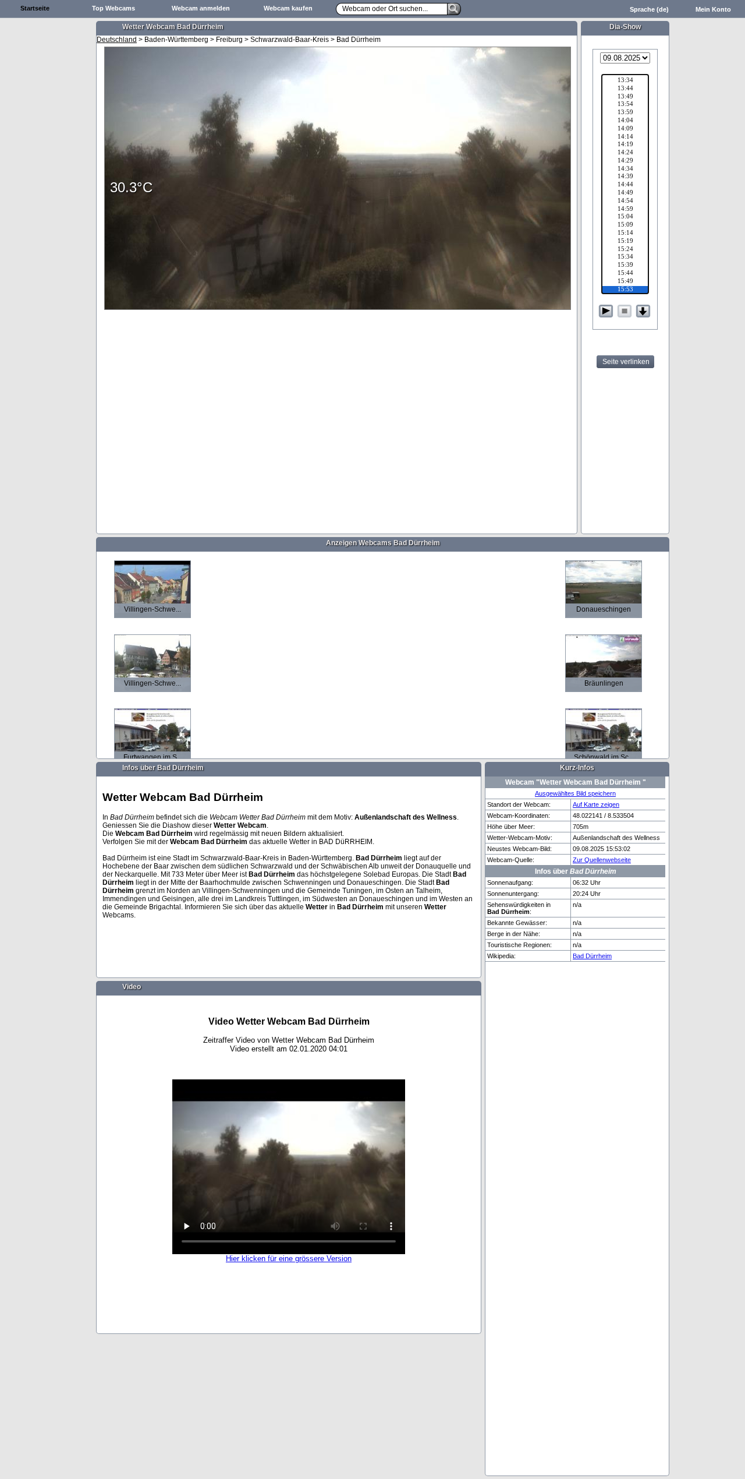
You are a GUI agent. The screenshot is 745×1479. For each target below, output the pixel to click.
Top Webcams (113, 8)
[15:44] (625, 274)
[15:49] (625, 282)
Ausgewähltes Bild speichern (575, 793)
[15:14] (625, 234)
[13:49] (625, 97)
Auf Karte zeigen (596, 804)
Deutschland (117, 40)
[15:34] (625, 257)
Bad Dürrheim (592, 955)
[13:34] (625, 81)
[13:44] (625, 89)
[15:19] (625, 242)
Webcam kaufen (288, 8)
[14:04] (625, 121)
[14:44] (625, 185)
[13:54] (625, 105)
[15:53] (625, 290)
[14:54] (625, 201)
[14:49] (625, 193)
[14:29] (625, 161)
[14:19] (625, 145)
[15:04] (625, 217)
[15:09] (625, 225)
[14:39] (625, 177)
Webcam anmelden (201, 8)
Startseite (34, 8)
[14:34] (625, 169)
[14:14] (625, 137)
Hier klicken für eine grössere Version (289, 1258)
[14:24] (625, 153)
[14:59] (625, 210)
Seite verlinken (626, 362)
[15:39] (625, 266)
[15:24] (625, 250)
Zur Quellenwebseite (602, 859)
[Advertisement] (46, 201)
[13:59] (625, 113)
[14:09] (625, 129)
